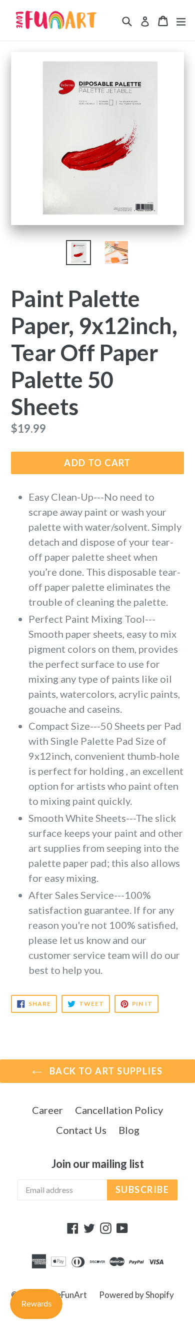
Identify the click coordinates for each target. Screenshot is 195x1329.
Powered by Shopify (136, 1294)
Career (47, 1110)
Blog (129, 1130)
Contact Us (81, 1130)
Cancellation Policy (119, 1110)
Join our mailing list (98, 1163)
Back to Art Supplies (104, 1070)
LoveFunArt (65, 1294)
